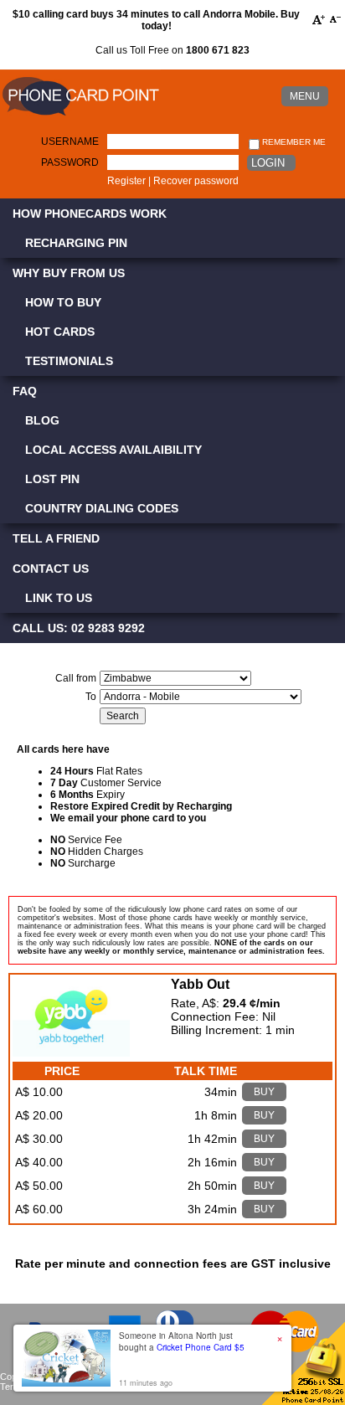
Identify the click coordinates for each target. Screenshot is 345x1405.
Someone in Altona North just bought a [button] (182, 1341)
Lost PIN (52, 479)
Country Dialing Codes (101, 508)
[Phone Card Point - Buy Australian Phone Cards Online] (80, 116)
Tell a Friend (56, 538)
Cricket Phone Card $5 (201, 1347)
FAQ (25, 391)
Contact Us (51, 568)
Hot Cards (60, 331)
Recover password (196, 181)
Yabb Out (200, 984)
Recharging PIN (76, 243)
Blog (42, 420)
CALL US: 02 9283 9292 (79, 628)
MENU (305, 96)
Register (126, 181)
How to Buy (63, 302)
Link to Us (58, 598)
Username (70, 141)
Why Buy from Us (69, 273)
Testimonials (69, 361)
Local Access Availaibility (113, 449)
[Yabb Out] (71, 1052)
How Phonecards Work (90, 213)
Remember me (293, 142)
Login (268, 163)
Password (70, 162)
